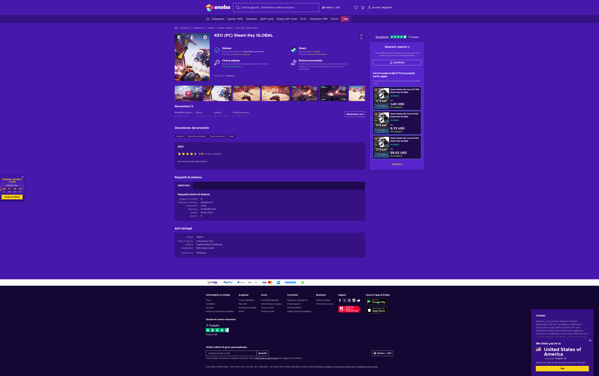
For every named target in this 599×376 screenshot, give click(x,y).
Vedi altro (397, 164)
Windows (201, 253)
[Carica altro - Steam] (293, 50)
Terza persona (217, 136)
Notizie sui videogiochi (297, 300)
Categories (198, 28)
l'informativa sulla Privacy (266, 358)
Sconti (241, 311)
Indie (231, 136)
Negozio (185, 28)
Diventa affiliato (294, 308)
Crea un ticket (267, 308)
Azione (179, 136)
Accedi (376, 8)
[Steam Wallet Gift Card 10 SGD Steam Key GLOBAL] (397, 122)
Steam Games (225, 28)
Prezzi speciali (293, 304)
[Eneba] (218, 7)
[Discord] (354, 300)
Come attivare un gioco (271, 304)
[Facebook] (339, 300)
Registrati (387, 8)
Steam (317, 52)
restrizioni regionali (241, 54)
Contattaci (210, 304)
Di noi (208, 300)
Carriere (209, 308)
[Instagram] (349, 300)
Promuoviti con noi (324, 304)
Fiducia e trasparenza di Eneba (220, 311)
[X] (344, 300)
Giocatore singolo (196, 136)
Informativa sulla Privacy (345, 367)
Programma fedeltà (247, 308)
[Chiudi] (590, 340)
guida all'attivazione (318, 54)
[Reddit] (358, 300)
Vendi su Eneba (323, 300)
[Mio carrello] (362, 7)
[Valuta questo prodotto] (188, 154)
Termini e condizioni (324, 367)
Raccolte (243, 304)
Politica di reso (268, 311)
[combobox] (276, 7)
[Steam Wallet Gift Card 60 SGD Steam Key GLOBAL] (397, 147)
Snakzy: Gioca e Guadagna (299, 311)
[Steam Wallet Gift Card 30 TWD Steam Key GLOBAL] (397, 98)
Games (211, 28)
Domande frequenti (270, 300)
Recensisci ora (355, 114)
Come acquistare (246, 300)
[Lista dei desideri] (355, 7)
